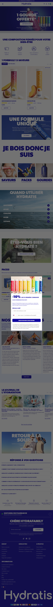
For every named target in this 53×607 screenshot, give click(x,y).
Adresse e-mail (16, 308)
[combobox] (14, 315)
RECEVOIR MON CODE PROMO (26, 320)
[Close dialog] (40, 278)
